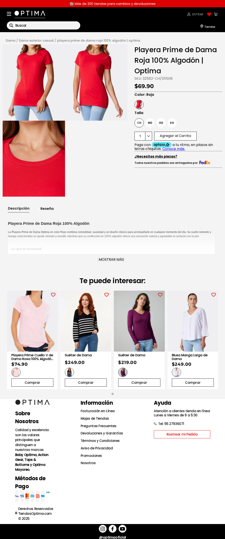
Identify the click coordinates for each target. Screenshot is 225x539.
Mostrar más (111, 259)
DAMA (10, 40)
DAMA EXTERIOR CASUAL (36, 40)
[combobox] (43, 25)
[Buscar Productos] (11, 25)
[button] (34, 82)
